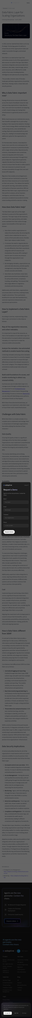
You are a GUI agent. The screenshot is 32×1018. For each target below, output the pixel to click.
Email (5, 507)
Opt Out (16, 1013)
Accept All (7, 1013)
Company (6, 514)
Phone (5, 522)
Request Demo (9, 532)
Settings (24, 1013)
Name (5, 499)
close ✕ (26, 485)
